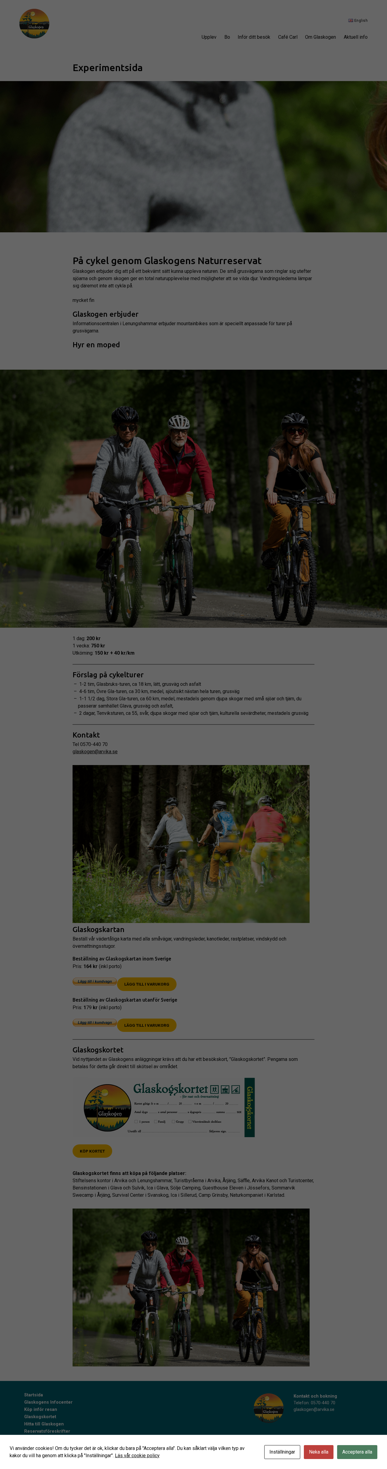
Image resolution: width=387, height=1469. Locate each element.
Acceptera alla (357, 1452)
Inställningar (282, 1452)
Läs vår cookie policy (137, 1455)
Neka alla (318, 1452)
